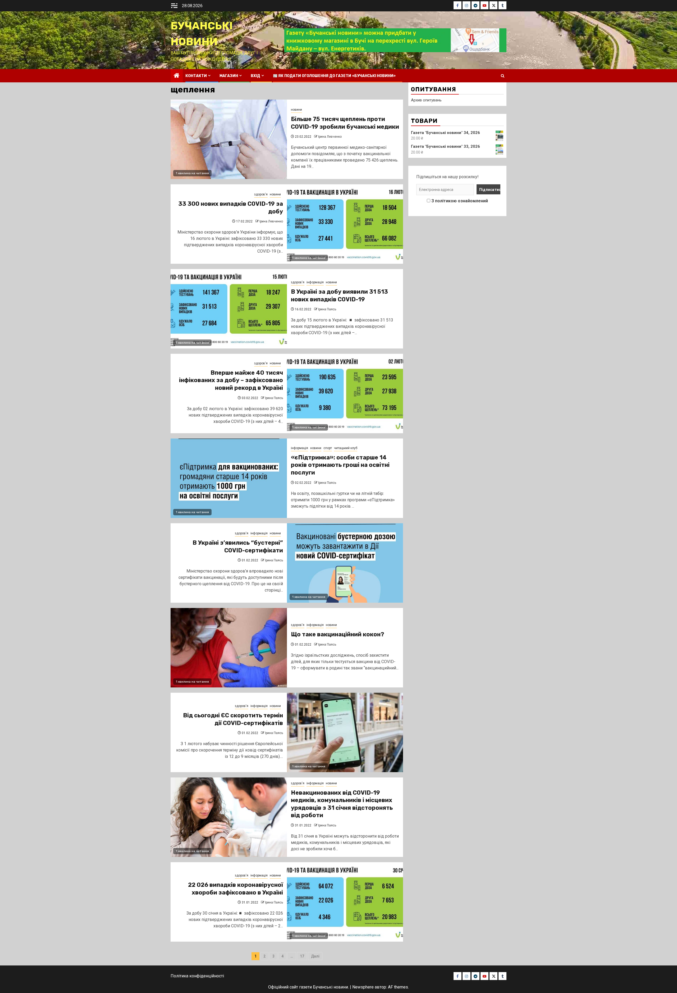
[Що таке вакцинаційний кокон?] (229, 647)
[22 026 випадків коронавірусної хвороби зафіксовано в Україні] (345, 902)
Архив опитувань (426, 100)
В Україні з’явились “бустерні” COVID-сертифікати (238, 546)
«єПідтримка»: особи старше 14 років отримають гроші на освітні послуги (340, 465)
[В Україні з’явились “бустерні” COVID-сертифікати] (345, 563)
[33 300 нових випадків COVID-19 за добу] (345, 224)
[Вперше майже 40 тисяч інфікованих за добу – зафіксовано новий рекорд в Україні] (345, 393)
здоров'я (261, 194)
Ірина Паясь (327, 309)
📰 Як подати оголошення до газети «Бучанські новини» (334, 76)
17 (302, 956)
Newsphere (363, 987)
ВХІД (255, 76)
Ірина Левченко (330, 136)
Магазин (228, 76)
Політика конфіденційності (197, 975)
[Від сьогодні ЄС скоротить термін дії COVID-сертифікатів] (345, 732)
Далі (315, 956)
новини (296, 109)
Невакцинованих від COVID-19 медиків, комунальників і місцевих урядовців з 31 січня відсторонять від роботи (342, 804)
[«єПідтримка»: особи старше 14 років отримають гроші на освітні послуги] (229, 478)
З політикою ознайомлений (459, 200)
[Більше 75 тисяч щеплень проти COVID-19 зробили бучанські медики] (229, 139)
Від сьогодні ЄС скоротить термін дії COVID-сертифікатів (233, 719)
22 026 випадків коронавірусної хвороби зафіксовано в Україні (235, 888)
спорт (327, 448)
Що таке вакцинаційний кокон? (337, 634)
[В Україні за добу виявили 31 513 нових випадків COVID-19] (229, 308)
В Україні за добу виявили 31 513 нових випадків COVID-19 (339, 295)
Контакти (196, 76)
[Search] (502, 76)
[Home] (177, 76)
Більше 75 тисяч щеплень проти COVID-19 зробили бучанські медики (345, 122)
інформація (315, 282)
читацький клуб (345, 448)
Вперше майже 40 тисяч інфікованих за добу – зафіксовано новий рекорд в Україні (231, 380)
